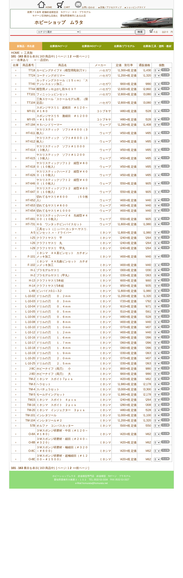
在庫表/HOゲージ (91, 46)
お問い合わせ (88, 7)
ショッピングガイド (136, 7)
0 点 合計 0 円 (163, 32)
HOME (49, 7)
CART (67, 7)
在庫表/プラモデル (124, 46)
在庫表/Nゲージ (58, 46)
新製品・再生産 (25, 46)
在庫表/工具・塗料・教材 (157, 46)
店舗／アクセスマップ (112, 7)
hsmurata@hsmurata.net (95, 483)
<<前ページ (80, 56)
